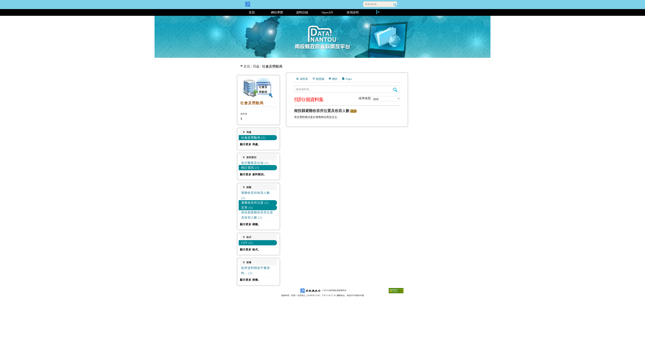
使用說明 (353, 12)
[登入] (377, 12)
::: (238, 12)
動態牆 (319, 78)
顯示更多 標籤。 (250, 224)
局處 (256, 66)
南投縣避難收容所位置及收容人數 (322, 111)
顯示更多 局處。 (250, 144)
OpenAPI (327, 12)
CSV (353, 111)
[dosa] (258, 88)
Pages (348, 78)
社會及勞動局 (272, 66)
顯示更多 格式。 (250, 249)
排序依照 (365, 98)
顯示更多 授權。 (250, 279)
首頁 (252, 12)
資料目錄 (302, 12)
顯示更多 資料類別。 (253, 174)
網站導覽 (277, 12)
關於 (335, 78)
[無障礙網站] (396, 290)
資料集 (303, 78)
